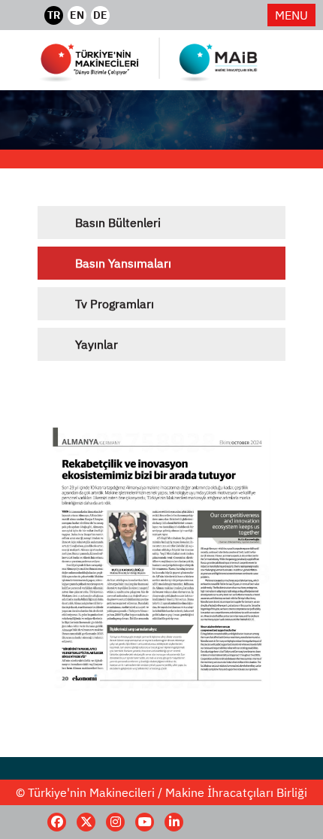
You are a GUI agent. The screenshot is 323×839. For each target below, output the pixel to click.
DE (100, 15)
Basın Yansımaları (123, 263)
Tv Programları (114, 303)
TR (53, 15)
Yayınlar (96, 344)
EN (77, 15)
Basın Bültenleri (118, 222)
